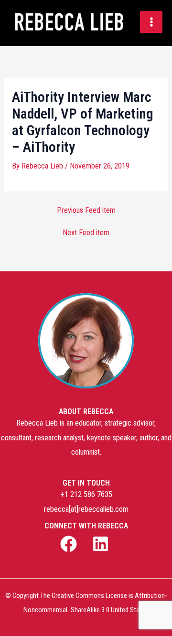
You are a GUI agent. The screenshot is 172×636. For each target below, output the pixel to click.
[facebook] (70, 544)
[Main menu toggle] (151, 22)
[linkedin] (102, 544)
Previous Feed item (86, 210)
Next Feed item (86, 233)
